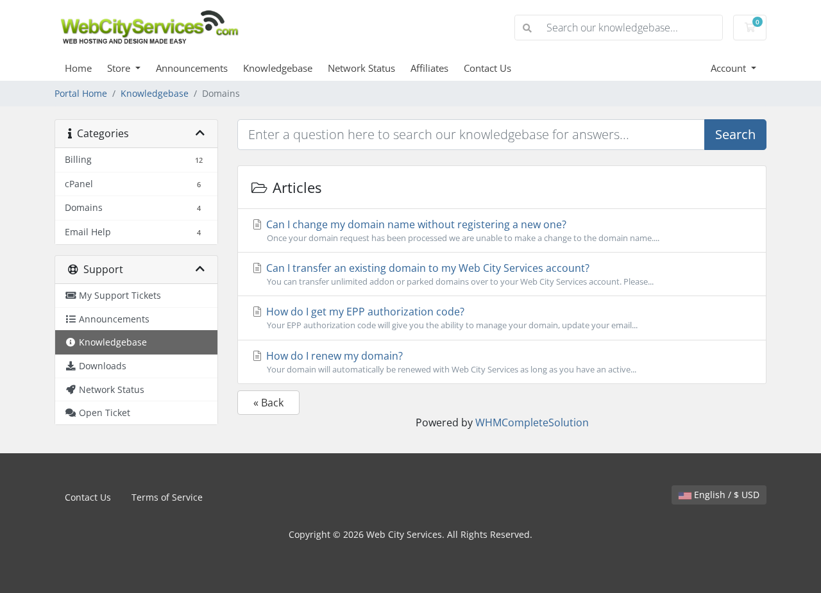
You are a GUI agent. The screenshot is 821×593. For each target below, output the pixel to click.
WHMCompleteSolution (532, 422)
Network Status (361, 68)
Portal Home (81, 93)
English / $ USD (725, 495)
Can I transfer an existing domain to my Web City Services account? (459, 274)
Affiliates (429, 68)
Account (730, 68)
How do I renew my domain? (450, 362)
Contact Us (487, 68)
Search (735, 134)
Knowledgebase (277, 68)
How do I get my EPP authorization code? (451, 318)
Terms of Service (167, 497)
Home (78, 68)
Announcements (192, 68)
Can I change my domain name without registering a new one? (461, 230)
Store (120, 68)
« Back (268, 403)
